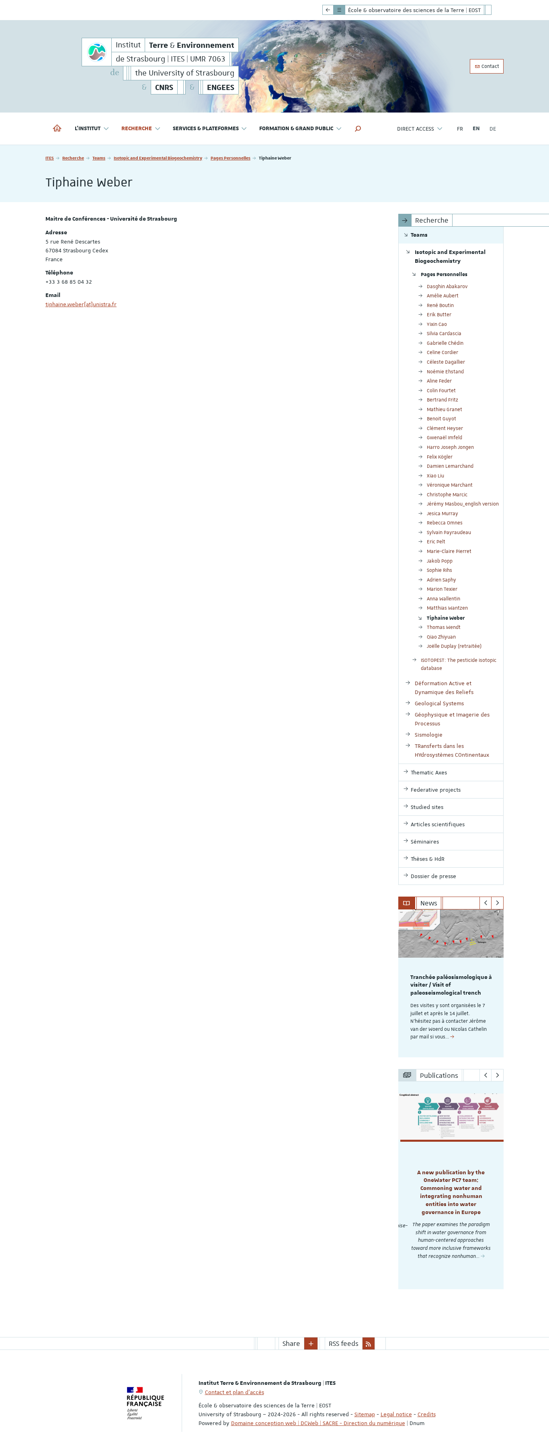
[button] (358, 129)
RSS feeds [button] (343, 1343)
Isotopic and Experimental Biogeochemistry (158, 157)
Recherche (73, 157)
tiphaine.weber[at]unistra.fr (81, 304)
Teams (98, 157)
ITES (49, 157)
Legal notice (396, 1414)
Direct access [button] (415, 128)
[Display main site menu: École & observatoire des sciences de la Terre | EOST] (328, 10)
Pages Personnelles (230, 157)
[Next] (497, 903)
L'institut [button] (87, 128)
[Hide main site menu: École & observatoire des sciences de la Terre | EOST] (494, 10)
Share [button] (291, 1343)
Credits (427, 1414)
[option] (451, 983)
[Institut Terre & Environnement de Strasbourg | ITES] (97, 52)
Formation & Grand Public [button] (296, 128)
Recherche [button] (136, 128)
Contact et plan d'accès (234, 1392)
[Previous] (485, 903)
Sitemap (364, 1414)
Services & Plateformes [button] (206, 128)
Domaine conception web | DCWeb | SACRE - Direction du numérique (318, 1423)
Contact (489, 66)
